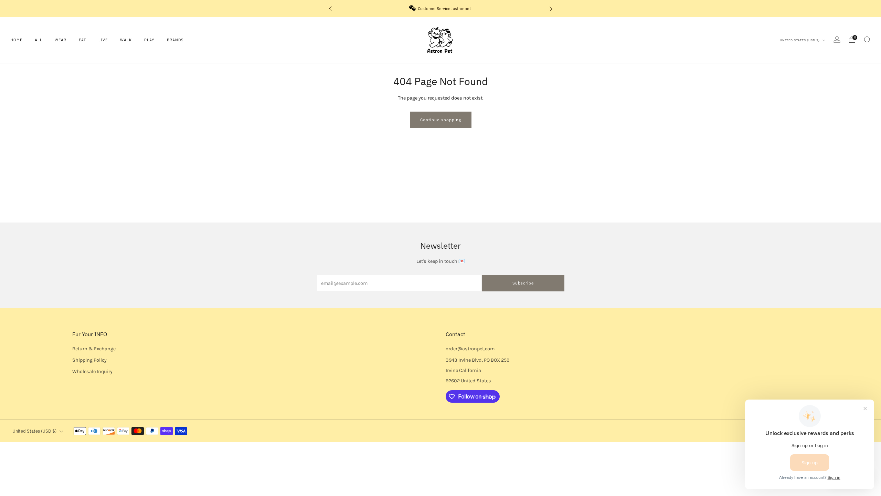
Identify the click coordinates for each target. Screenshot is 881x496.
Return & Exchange (94, 349)
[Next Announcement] (550, 8)
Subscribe (523, 283)
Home (16, 40)
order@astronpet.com (470, 349)
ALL (38, 40)
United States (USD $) (800, 40)
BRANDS (175, 40)
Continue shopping (440, 119)
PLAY (149, 40)
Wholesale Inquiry (92, 371)
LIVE (103, 40)
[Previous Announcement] (330, 8)
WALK (126, 40)
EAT (82, 40)
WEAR (60, 40)
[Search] (867, 39)
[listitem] (440, 8)
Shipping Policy (89, 360)
